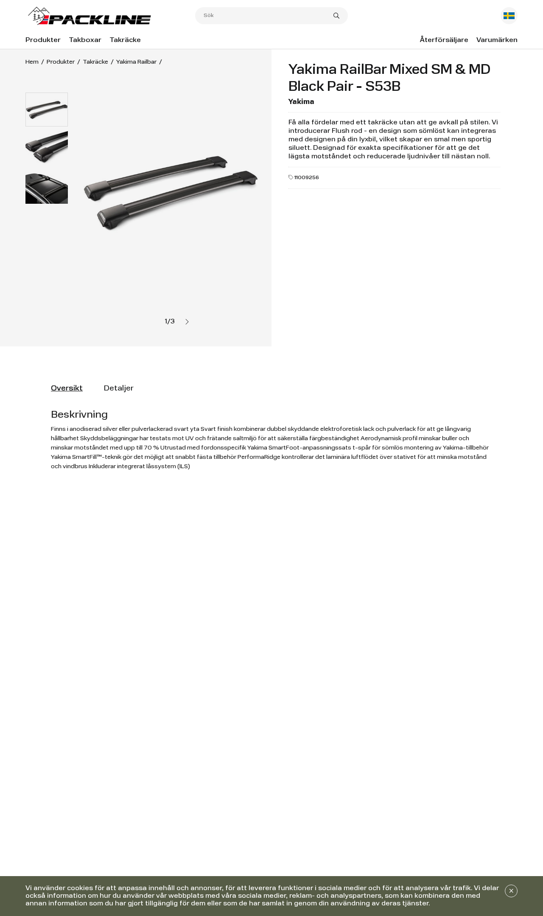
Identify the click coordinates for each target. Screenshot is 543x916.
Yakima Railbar (136, 62)
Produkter (43, 40)
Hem (32, 62)
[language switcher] (509, 15)
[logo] (110, 16)
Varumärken (497, 40)
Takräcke (125, 40)
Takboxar (85, 40)
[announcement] (511, 891)
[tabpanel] (271, 440)
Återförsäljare (444, 40)
